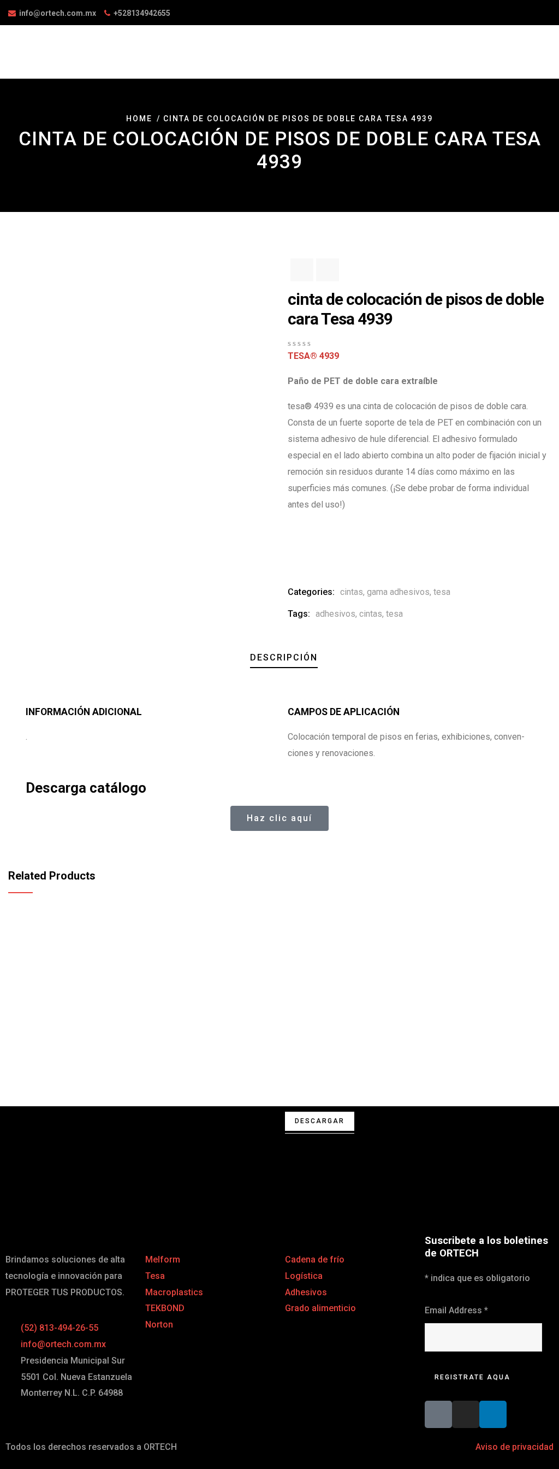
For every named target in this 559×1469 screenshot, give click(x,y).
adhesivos (335, 614)
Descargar (319, 1121)
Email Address (456, 1310)
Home (139, 118)
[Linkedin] (493, 1414)
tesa (441, 592)
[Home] (140, 1153)
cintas (351, 592)
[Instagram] (465, 1414)
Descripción (284, 657)
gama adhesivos (398, 592)
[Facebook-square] (438, 1414)
